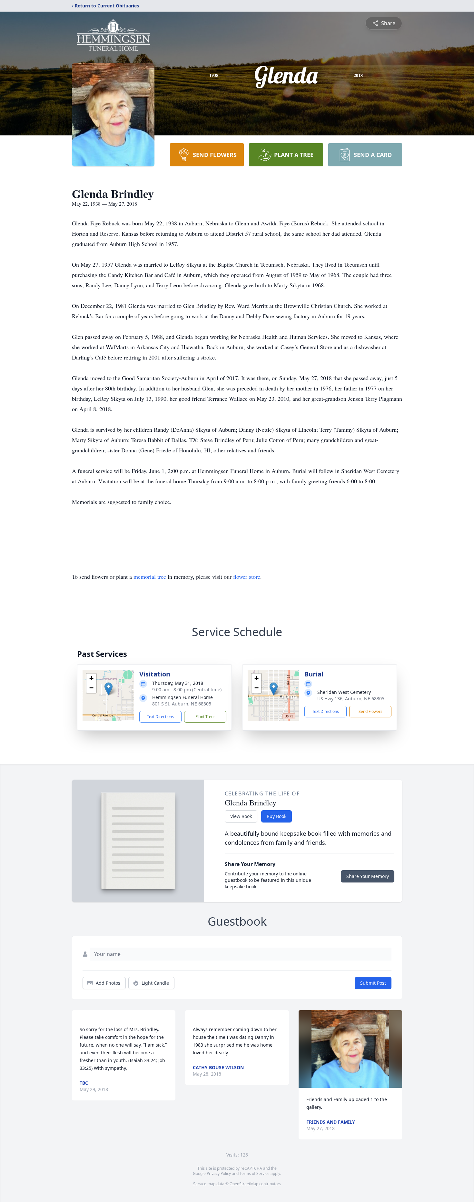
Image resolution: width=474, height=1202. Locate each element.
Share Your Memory (367, 876)
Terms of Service (255, 1173)
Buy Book (276, 816)
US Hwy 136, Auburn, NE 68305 (350, 698)
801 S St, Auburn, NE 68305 (181, 704)
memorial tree (149, 576)
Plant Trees (205, 716)
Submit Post (373, 983)
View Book (241, 816)
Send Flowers (370, 711)
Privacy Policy (219, 1173)
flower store (246, 576)
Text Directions (160, 716)
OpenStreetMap (244, 1184)
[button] (108, 688)
